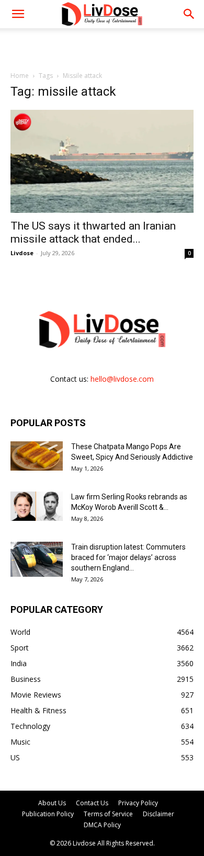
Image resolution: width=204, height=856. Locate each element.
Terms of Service (108, 813)
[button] (189, 14)
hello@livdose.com (122, 379)
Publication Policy (48, 813)
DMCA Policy (102, 824)
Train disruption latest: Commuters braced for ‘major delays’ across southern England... (128, 557)
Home (19, 75)
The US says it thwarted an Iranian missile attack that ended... (93, 232)
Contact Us (92, 802)
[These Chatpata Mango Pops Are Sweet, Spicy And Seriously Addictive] (36, 456)
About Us (52, 802)
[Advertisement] (102, 46)
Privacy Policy (138, 802)
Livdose (21, 253)
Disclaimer (158, 813)
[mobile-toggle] (18, 14)
